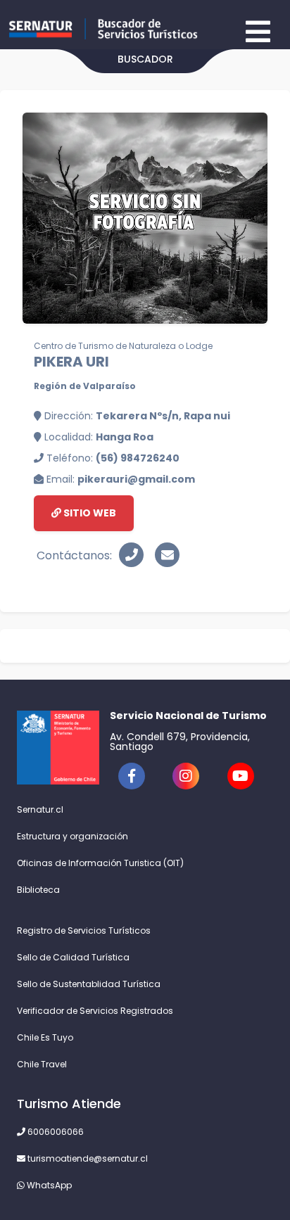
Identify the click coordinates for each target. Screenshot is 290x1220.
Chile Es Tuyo (45, 1037)
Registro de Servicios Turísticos (84, 930)
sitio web (88, 513)
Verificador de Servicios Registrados (95, 1011)
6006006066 (54, 1132)
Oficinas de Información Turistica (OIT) (100, 863)
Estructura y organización (72, 836)
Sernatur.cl (40, 809)
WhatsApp (48, 1185)
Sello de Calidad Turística (73, 957)
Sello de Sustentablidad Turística (88, 984)
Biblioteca (38, 890)
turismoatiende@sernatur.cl (86, 1158)
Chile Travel (42, 1064)
